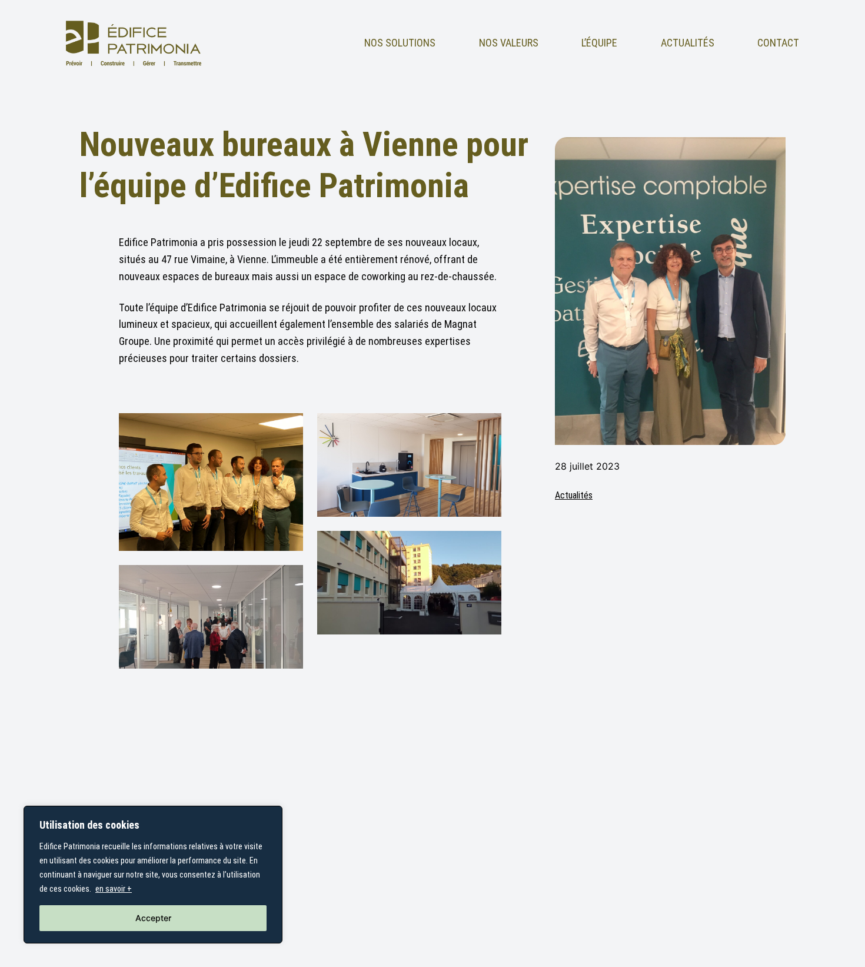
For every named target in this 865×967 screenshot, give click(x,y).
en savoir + (113, 888)
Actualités (574, 495)
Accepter (153, 918)
